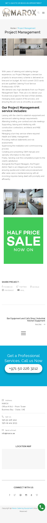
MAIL (22, 290)
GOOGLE (35, 287)
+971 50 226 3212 (23, 368)
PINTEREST (9, 290)
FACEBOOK (8, 287)
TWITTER (23, 287)
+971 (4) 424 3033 (9, 423)
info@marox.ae (8, 433)
